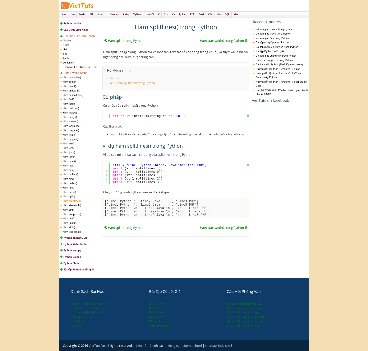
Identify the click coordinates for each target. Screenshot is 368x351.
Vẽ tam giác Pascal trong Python (274, 29)
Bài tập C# (155, 317)
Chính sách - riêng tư (165, 346)
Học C (75, 317)
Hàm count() (69, 86)
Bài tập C (155, 308)
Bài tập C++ (156, 312)
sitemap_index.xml (218, 346)
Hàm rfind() (69, 178)
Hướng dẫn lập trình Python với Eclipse (278, 69)
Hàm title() (68, 218)
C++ (83, 317)
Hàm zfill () (69, 227)
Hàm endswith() (71, 90)
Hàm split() (69, 196)
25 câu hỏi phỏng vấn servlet (245, 308)
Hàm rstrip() (69, 192)
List (65, 49)
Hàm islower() (70, 121)
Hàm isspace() (71, 130)
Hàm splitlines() (72, 200)
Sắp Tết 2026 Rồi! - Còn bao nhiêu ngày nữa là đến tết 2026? (282, 92)
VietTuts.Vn (97, 346)
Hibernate (91, 304)
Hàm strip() (69, 209)
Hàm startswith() (72, 205)
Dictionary (68, 62)
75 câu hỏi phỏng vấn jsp (243, 312)
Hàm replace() (70, 174)
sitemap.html (193, 346)
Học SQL (76, 325)
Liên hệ (141, 346)
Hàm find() (68, 99)
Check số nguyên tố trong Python (274, 60)
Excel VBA (92, 308)
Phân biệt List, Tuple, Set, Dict (80, 67)
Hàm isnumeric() (72, 125)
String (66, 45)
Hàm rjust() (69, 187)
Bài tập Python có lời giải (270, 51)
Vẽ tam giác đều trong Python (272, 38)
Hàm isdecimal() (72, 231)
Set (65, 53)
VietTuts (91, 5)
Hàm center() (70, 81)
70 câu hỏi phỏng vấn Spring (245, 321)
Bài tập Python (158, 321)
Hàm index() (69, 103)
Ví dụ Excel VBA (159, 325)
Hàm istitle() (69, 134)
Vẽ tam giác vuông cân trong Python (276, 55)
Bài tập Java (156, 304)
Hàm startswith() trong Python (222, 41)
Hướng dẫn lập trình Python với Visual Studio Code (281, 83)
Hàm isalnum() (71, 108)
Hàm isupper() (70, 139)
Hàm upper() (69, 223)
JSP (90, 312)
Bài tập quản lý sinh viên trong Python (277, 46)
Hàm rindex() (70, 183)
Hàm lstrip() (69, 161)
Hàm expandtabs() (73, 95)
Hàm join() (68, 143)
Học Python (78, 321)
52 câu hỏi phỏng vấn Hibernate (247, 317)
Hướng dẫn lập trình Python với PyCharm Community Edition (279, 75)
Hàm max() (69, 165)
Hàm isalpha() (70, 112)
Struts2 (99, 312)
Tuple (66, 58)
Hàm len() (68, 148)
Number (67, 40)
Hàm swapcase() (72, 214)
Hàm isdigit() (70, 117)
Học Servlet (78, 312)
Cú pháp (114, 78)
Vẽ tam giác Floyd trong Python (273, 33)
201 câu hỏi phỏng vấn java (244, 304)
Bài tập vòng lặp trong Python (272, 42)
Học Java (76, 304)
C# (90, 317)
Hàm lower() (69, 156)
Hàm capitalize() (72, 77)
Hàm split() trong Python (125, 41)
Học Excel (77, 308)
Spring (104, 304)
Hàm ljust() (69, 152)
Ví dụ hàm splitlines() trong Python (132, 83)
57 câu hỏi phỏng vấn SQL (243, 325)
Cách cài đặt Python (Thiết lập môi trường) (279, 64)
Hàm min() (68, 170)
